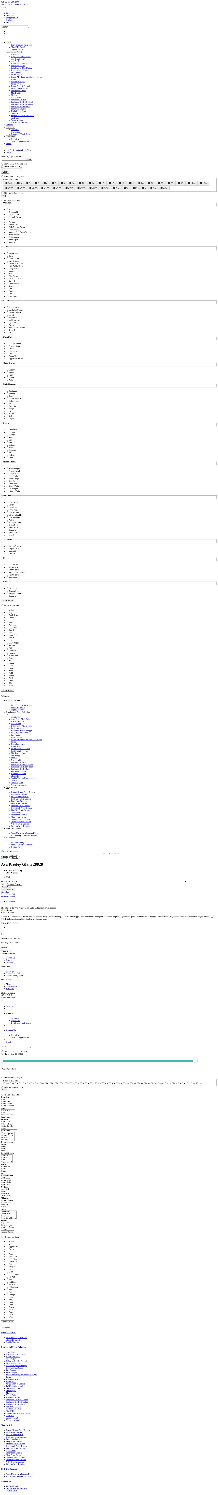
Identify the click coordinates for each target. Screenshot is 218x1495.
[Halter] (7, 1191)
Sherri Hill (15, 776)
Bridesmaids (13, 212)
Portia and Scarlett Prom (20, 769)
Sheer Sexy (13, 281)
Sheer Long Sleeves (16, 572)
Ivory (11, 668)
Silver (11, 683)
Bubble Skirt (14, 307)
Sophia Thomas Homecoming (23, 778)
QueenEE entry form (14, 975)
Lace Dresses (14, 261)
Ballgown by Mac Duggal (21, 726)
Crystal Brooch (15, 398)
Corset (11, 315)
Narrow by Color (12, 605)
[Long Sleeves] (8, 1216)
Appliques (13, 391)
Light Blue (13, 628)
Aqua (11, 623)
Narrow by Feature (12, 200)
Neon (11, 375)
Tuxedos (9, 1006)
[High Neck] (7, 1193)
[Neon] (4, 1149)
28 (162, 183)
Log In (8, 22)
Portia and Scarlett (18, 762)
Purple (11, 638)
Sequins (12, 419)
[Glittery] (4, 1144)
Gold (11, 673)
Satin (11, 447)
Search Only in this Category (15, 164)
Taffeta (11, 455)
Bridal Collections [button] (13, 700)
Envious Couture (18, 728)
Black (11, 678)
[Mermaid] (7, 1205)
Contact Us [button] (11, 1030)
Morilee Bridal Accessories (22, 845)
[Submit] (29, 27)
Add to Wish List (8, 889)
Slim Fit (12, 554)
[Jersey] (5, 1173)
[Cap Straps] (7, 1223)
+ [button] (7, 703)
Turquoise (13, 625)
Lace (10, 411)
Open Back (13, 322)
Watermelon (13, 655)
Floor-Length (14, 478)
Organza (12, 445)
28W (70, 188)
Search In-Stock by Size (14, 176)
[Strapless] (7, 1229)
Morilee (14, 758)
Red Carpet (13, 240)
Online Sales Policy (9, 894)
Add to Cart (6, 887)
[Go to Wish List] (5, 7)
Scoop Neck (13, 525)
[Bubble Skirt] (9, 1122)
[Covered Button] (7, 1133)
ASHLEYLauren (18, 721)
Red (10, 660)
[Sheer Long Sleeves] (8, 1218)
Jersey (11, 437)
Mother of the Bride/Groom (20, 232)
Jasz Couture (16, 735)
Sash (10, 416)
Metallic (12, 372)
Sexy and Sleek (15, 279)
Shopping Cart (12, 18)
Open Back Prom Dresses (21, 808)
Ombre (11, 377)
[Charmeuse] (5, 1167)
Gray (11, 681)
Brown (11, 676)
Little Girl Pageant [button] (13, 828)
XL (154, 188)
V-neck (11, 535)
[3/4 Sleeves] (8, 1214)
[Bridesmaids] (11, 1102)
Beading (12, 393)
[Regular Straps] (7, 1225)
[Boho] (8, 1113)
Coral (11, 665)
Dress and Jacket (15, 258)
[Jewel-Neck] (7, 1196)
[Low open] (7, 1140)
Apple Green (14, 615)
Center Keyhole (15, 312)
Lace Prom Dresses (18, 801)
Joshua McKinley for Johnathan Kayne (26, 739)
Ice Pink (12, 645)
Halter (11, 505)
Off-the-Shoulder (15, 515)
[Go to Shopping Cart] (2, 7)
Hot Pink (12, 650)
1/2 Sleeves (13, 565)
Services (9, 962)
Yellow (11, 610)
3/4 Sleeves (13, 567)
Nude (11, 670)
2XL (165, 188)
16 (103, 183)
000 (10, 183)
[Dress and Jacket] (8, 1115)
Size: (3, 882)
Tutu (10, 294)
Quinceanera (14, 237)
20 (122, 183)
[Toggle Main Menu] (2, 38)
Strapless (12, 530)
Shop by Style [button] (11, 787)
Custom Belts (16, 847)
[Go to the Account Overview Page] (2, 9)
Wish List (10, 13)
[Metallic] (4, 1146)
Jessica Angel (16, 737)
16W (204, 183)
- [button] (7, 790)
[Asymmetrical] (6, 1180)
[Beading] (6, 1158)
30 (172, 183)
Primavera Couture (18, 771)
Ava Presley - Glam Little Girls (24, 835)
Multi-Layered (14, 320)
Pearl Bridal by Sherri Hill (21, 705)
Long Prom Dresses (19, 803)
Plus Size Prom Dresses (20, 810)
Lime (11, 620)
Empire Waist (14, 549)
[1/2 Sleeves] (8, 1212)
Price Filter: (9, 166)
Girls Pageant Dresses (17, 227)
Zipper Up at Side (16, 359)
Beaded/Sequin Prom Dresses (23, 792)
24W (46, 188)
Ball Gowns (13, 253)
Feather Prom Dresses (20, 796)
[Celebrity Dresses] (9, 1124)
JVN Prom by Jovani (19, 751)
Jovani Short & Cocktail (20, 749)
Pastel (11, 380)
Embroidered (14, 401)
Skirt (10, 286)
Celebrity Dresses (16, 310)
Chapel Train (14, 473)
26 (152, 183)
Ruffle (11, 414)
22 (132, 183)
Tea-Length (13, 489)
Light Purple (14, 643)
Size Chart (5, 892)
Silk (10, 452)
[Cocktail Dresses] (11, 1106)
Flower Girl (13, 225)
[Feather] (5, 1171)
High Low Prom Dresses (21, 799)
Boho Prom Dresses (19, 794)
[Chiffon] (5, 1169)
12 (83, 183)
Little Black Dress (16, 263)
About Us (10, 971)
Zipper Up (13, 356)
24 (142, 183)
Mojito (11, 612)
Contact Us (10, 958)
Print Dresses (14, 276)
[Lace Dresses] (8, 1117)
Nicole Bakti (16, 760)
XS (117, 188)
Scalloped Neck (15, 522)
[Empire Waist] (7, 1203)
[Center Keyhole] (9, 1126)
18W (10, 188)
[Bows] (6, 1160)
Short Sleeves (14, 575)
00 (20, 183)
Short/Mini (13, 484)
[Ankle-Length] (6, 1178)
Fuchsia (12, 653)
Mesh (11, 442)
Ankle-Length (14, 468)
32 (182, 183)
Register (9, 20)
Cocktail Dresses (15, 217)
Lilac (11, 640)
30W (82, 188)
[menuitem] (111, 13)
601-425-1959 (13, 2)
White (11, 686)
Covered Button (15, 343)
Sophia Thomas (17, 710)
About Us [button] (10, 1013)
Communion (14, 219)
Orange (12, 663)
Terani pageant (17, 783)
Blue (10, 633)
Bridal (11, 209)
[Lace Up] (7, 1137)
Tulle (11, 457)
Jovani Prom (16, 746)
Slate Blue (13, 630)
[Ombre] (4, 1151)
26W (58, 188)
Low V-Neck (14, 512)
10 (73, 183)
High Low (13, 317)
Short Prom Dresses (19, 817)
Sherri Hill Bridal (18, 707)
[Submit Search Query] (30, 1047)
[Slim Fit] (7, 1207)
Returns (9, 960)
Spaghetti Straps (15, 593)
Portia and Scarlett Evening (22, 767)
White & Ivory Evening (20, 826)
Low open (13, 351)
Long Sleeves (14, 570)
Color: (4, 884)
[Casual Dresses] (11, 1104)
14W (192, 183)
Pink (10, 648)
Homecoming (14, 230)
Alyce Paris (15, 717)
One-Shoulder (14, 517)
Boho (11, 256)
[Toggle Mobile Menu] (2, 1000)
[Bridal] (11, 1099)
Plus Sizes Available (17, 327)
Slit (10, 333)
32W (94, 188)
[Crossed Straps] (7, 1135)
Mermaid (12, 551)
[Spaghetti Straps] (7, 1227)
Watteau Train (14, 491)
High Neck (13, 507)
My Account (11, 15)
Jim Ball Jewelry (17, 842)
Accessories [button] (11, 838)
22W (34, 188)
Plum (11, 658)
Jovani (13, 742)
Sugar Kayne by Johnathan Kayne (24, 833)
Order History (11, 986)
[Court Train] (6, 1184)
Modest (12, 271)
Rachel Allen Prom (18, 774)
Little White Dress (16, 266)
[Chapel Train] (6, 1182)
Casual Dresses (15, 214)
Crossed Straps (14, 346)
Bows (11, 396)
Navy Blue (13, 635)
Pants (11, 273)
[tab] (111, 705)
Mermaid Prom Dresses (20, 806)
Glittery (12, 370)
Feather (12, 403)
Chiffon (12, 432)
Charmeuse (13, 430)
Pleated (11, 325)
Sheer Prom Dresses (19, 815)
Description (10, 901)
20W (22, 188)
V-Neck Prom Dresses (20, 824)
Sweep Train (14, 486)
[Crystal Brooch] (6, 1162)
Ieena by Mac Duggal (19, 733)
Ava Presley (16, 724)
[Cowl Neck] (7, 1189)
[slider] (195, 1060)
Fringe (11, 408)
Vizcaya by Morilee (19, 785)
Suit (10, 289)
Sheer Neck (13, 527)
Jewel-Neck (13, 510)
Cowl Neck (13, 502)
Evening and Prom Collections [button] (18, 712)
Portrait (11, 520)
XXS (106, 188)
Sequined (12, 450)
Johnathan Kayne (18, 744)
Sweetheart (13, 532)
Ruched (12, 330)
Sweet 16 (12, 242)
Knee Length (14, 481)
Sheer (11, 354)
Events (8, 1042)
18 (113, 183)
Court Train (13, 476)
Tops (10, 291)
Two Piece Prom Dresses (21, 821)
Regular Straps (14, 591)
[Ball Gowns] (8, 1111)
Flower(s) (12, 406)
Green (11, 617)
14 (93, 183)
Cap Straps (13, 588)
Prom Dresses (14, 235)
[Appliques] (6, 1156)
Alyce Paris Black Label (21, 719)
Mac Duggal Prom (18, 753)
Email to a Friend (8, 896)
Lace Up (12, 349)
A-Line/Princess (15, 546)
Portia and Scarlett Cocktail (22, 764)
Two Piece (13, 296)
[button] (9, 42)
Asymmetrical (14, 471)
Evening (12, 222)
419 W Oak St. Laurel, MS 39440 (14, 4)
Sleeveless (13, 577)
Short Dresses (14, 284)
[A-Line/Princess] (7, 1200)
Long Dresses (14, 268)
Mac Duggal (16, 755)
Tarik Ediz (15, 780)
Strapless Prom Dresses (20, 819)
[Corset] (9, 1128)
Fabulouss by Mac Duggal (21, 730)
